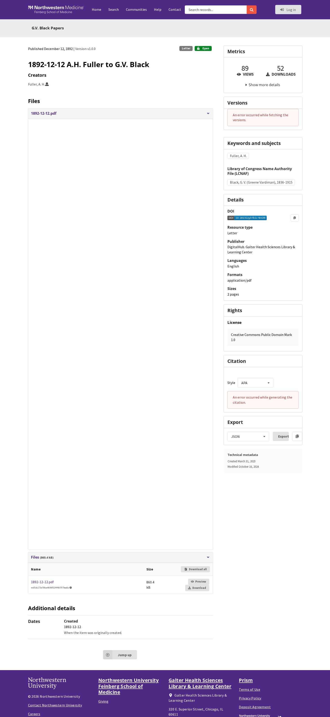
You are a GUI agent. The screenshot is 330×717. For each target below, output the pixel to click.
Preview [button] (200, 581)
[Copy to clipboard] (295, 217)
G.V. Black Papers (48, 28)
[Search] (252, 9)
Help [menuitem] (157, 9)
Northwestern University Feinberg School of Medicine (128, 686)
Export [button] (283, 436)
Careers (34, 714)
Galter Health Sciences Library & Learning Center (200, 683)
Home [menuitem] (96, 9)
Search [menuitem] (113, 9)
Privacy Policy (250, 698)
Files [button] (42, 557)
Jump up (125, 655)
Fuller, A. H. (238, 155)
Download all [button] (197, 569)
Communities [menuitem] (136, 9)
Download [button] (199, 588)
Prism (246, 680)
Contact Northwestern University (55, 705)
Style (231, 382)
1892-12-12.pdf (42, 582)
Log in (291, 9)
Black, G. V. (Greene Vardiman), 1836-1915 (261, 182)
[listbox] (255, 383)
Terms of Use (249, 689)
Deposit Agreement (255, 707)
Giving (103, 701)
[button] (120, 113)
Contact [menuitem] (175, 9)
